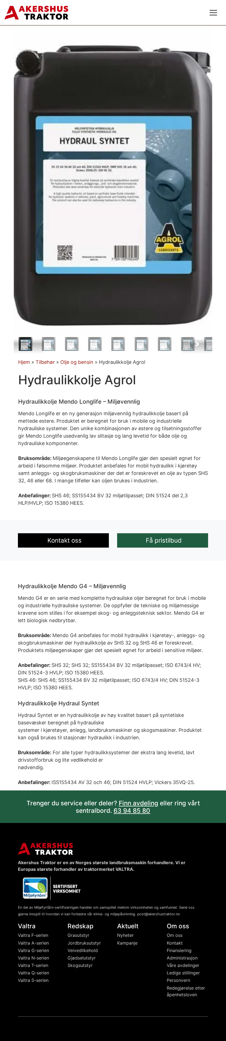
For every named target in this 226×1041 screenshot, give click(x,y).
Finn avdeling (138, 803)
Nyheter (125, 935)
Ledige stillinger (183, 973)
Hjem (24, 362)
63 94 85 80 (132, 810)
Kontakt (175, 942)
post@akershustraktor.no (158, 914)
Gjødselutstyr (82, 958)
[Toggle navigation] (213, 13)
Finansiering (179, 950)
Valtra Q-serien (33, 973)
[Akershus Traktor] (36, 12)
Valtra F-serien (33, 935)
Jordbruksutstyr (84, 942)
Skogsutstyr (80, 965)
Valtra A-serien (33, 942)
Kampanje (127, 942)
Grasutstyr (78, 935)
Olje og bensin (76, 362)
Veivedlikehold (83, 950)
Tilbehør (45, 362)
